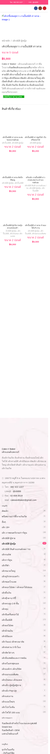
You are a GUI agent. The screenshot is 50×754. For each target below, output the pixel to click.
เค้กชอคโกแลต (9, 582)
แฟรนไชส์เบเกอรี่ (10, 734)
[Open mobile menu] (3, 8)
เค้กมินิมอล (7, 636)
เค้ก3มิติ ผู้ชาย (8, 538)
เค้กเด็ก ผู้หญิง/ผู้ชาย (11, 685)
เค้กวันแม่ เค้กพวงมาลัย (13, 642)
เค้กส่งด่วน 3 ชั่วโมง (11, 647)
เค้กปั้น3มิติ (6, 143)
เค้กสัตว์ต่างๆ (8, 652)
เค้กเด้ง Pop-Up (9, 691)
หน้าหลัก (6, 41)
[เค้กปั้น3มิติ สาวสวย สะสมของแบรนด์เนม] (13, 124)
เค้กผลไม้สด (7, 625)
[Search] (7, 8)
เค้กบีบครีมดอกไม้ (10, 614)
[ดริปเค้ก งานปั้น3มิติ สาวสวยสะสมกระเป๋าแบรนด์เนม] (35, 164)
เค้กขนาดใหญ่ (8, 571)
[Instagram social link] (40, 8)
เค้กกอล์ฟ (6, 554)
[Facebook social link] (36, 8)
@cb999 (35, 2)
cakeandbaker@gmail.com (23, 500)
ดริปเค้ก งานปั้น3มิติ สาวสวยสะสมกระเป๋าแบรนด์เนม (35, 180)
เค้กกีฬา (5, 565)
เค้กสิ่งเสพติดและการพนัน (14, 658)
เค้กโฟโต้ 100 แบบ (11, 712)
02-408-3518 (16, 495)
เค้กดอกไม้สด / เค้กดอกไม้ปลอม (17, 587)
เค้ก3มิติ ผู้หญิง (20, 41)
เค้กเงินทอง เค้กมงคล (12, 680)
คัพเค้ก (5, 511)
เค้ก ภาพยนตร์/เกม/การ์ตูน (14, 533)
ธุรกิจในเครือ (8, 749)
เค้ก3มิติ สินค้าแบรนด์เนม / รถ (16, 549)
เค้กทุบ (5, 609)
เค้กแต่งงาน (7, 696)
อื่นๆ (4, 522)
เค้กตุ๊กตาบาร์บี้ (9, 598)
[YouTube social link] (44, 8)
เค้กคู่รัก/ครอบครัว (10, 576)
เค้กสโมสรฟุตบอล (10, 663)
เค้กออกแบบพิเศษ (39, 234)
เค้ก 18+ (6, 527)
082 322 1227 (18, 2)
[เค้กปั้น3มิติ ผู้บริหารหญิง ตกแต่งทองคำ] (13, 212)
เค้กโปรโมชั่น (8, 707)
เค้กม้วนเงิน (7, 631)
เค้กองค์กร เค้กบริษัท (11, 669)
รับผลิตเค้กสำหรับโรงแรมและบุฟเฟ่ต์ (19, 723)
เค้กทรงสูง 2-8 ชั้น (10, 603)
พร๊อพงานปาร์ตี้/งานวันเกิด (14, 516)
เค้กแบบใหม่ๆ (8, 701)
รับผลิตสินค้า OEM (11, 730)
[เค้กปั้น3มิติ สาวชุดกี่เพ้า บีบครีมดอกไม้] (35, 124)
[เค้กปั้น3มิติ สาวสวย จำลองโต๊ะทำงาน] (35, 212)
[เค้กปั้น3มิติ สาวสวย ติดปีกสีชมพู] (13, 164)
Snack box (7, 727)
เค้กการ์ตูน (7, 560)
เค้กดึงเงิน (6, 593)
